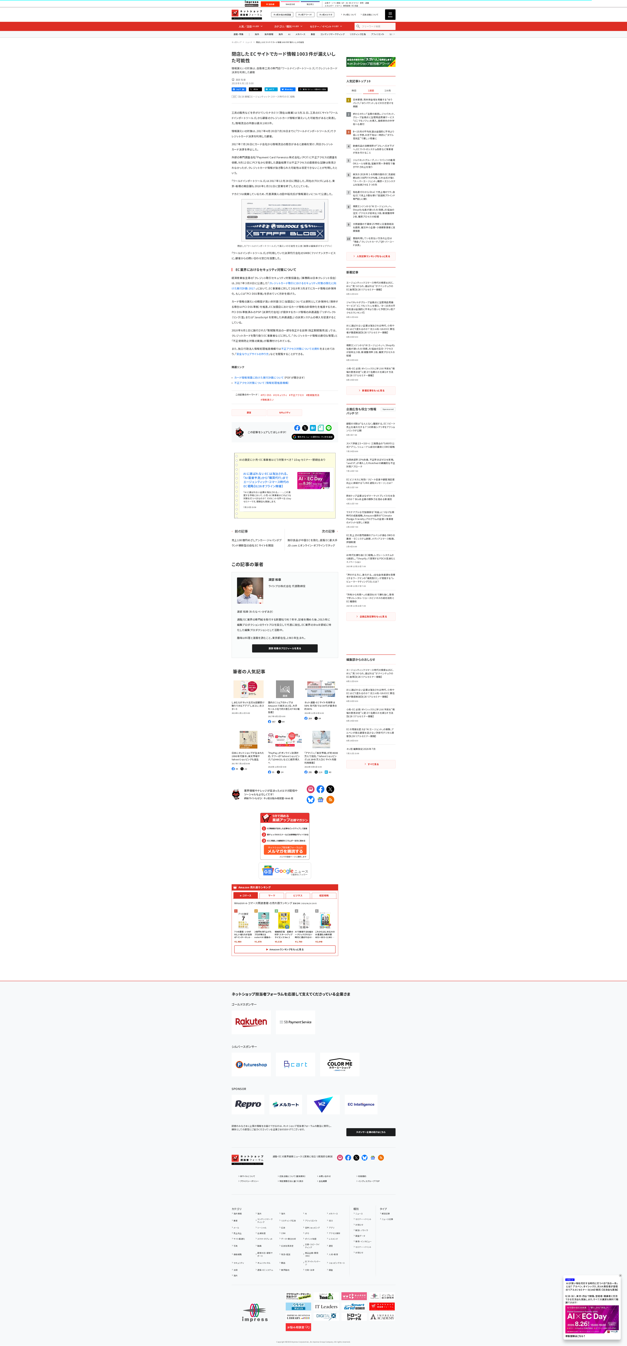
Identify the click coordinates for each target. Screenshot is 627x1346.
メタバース (300, 34)
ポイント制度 (310, 1238)
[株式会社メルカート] (285, 1104)
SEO (331, 1220)
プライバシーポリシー (249, 1181)
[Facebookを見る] (348, 1158)
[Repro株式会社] (248, 1104)
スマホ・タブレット (265, 1238)
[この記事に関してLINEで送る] (329, 428)
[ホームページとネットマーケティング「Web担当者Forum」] (354, 1297)
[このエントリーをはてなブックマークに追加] (313, 428)
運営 (331, 1245)
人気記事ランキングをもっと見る (373, 256)
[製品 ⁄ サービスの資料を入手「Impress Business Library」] (298, 1318)
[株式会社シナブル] (361, 1104)
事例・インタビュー (363, 1241)
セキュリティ (239, 1262)
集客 (313, 34)
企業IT (327, 3)
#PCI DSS (266, 395)
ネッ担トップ (237, 42)
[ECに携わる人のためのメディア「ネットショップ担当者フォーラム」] (382, 1308)
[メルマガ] (311, 789)
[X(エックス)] (330, 789)
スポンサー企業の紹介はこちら (371, 1132)
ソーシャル (262, 1227)
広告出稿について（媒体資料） (292, 1176)
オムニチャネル (263, 1262)
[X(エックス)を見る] (356, 1158)
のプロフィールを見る (285, 648)
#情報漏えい (267, 399)
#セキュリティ (280, 395)
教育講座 (346, 6)
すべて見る (373, 764)
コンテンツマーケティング (332, 34)
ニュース (248, 42)
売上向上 (238, 1233)
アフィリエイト (377, 34)
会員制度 (261, 1233)
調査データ (360, 1235)
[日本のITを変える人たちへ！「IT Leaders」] (326, 1308)
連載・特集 (239, 34)
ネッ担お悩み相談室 (282, 14)
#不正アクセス (296, 395)
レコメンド (333, 1238)
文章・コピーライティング (312, 1246)
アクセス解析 (334, 1233)
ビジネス (297, 895)
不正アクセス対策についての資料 (300, 349)
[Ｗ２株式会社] (323, 1104)
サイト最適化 (239, 1238)
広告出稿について (370, 14)
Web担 (289, 798)
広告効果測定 (287, 1245)
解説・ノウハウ (361, 1230)
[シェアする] (297, 428)
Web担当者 (290, 4)
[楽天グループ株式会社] (251, 1022)
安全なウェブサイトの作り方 (253, 354)
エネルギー (329, 6)
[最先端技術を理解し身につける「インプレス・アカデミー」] (382, 1318)
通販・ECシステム (265, 1269)
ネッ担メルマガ (325, 14)
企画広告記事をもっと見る (373, 616)
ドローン (338, 6)
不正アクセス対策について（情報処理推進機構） (261, 383)
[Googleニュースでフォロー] (373, 1158)
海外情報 (268, 34)
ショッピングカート (337, 1262)
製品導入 (310, 4)
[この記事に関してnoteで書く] (321, 428)
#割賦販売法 (312, 395)
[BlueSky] (311, 800)
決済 (236, 1269)
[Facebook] (320, 789)
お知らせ (359, 1224)
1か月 (388, 90)
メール (236, 1227)
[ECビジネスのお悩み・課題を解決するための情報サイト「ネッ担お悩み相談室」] (298, 1328)
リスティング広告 (358, 34)
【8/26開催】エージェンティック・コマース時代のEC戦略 (266, 96)
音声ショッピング (312, 1227)
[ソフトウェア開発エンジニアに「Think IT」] (326, 1297)
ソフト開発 (335, 3)
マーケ (271, 895)
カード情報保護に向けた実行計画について (259, 377)
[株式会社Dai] (295, 1064)
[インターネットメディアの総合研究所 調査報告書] (382, 1297)
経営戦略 (324, 895)
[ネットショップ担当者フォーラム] (247, 1162)
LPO (307, 1233)
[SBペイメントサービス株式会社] (295, 1022)
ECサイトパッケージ (313, 1263)
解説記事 (386, 1213)
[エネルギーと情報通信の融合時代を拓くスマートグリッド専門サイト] (354, 1308)
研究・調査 (364, 3)
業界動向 (285, 1269)
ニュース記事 (387, 1219)
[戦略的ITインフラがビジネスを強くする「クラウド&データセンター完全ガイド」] (298, 1297)
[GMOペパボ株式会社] (339, 1064)
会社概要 (323, 1181)
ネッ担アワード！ (305, 14)
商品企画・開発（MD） (311, 1254)
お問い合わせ (325, 1176)
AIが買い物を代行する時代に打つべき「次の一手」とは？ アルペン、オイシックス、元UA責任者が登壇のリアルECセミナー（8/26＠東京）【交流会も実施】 (592, 1286)
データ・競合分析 (288, 1238)
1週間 (371, 90)
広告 (283, 1227)
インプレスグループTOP (369, 1181)
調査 (331, 1269)
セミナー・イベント (363, 1219)
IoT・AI (345, 3)
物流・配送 (285, 1254)
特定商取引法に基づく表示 (291, 1181)
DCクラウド (354, 3)
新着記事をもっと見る (373, 390)
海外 (257, 34)
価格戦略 (238, 1254)
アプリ (331, 1227)
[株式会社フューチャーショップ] (251, 1064)
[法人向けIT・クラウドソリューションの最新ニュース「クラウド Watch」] (298, 1308)
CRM (283, 1233)
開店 (283, 1262)
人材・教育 (333, 1254)
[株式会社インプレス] (255, 1313)
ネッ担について (349, 14)
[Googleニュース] (320, 800)
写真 (236, 1245)
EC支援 (355, 6)
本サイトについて (247, 1176)
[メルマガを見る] (340, 1158)
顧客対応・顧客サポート (265, 1254)
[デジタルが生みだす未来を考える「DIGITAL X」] (326, 1318)
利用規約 (362, 1176)
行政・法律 (309, 1269)
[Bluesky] (365, 1158)
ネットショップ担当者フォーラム (247, 15)
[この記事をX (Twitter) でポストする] (305, 428)
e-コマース (245, 895)
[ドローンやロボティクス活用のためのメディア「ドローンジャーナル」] (354, 1318)
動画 (259, 1245)
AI (289, 34)
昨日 (354, 90)
